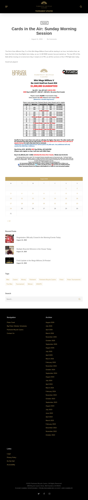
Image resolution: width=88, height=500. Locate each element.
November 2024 (51, 366)
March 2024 (50, 388)
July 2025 (49, 351)
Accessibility (11, 464)
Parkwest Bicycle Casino (47, 279)
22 (66, 203)
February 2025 (51, 362)
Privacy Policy (11, 457)
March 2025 (50, 359)
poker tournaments (73, 279)
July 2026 (49, 326)
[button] (6, 7)
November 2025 (51, 337)
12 (33, 198)
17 (11, 203)
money (23, 279)
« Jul (8, 221)
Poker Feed (11, 322)
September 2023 (51, 402)
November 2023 (51, 395)
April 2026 (49, 329)
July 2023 (49, 409)
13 (44, 198)
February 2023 (51, 424)
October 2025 (50, 340)
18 (22, 203)
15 (66, 198)
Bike (7, 279)
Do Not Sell (10, 461)
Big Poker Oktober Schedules (17, 326)
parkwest (33, 279)
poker (62, 279)
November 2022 (51, 431)
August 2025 (50, 348)
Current (44, 23)
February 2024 (51, 391)
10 (11, 198)
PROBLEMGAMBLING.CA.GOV (49, 488)
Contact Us (10, 333)
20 (44, 203)
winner (30, 284)
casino (15, 279)
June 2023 (49, 413)
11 (22, 198)
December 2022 (51, 428)
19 (33, 203)
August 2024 (50, 377)
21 (55, 203)
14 (55, 198)
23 (77, 203)
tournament (20, 284)
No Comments (52, 39)
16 (77, 198)
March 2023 (50, 420)
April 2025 (49, 355)
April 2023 (49, 417)
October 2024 (50, 369)
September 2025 (51, 344)
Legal (9, 454)
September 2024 (51, 373)
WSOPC (39, 284)
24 (11, 208)
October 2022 (50, 435)
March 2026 (50, 333)
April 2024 (49, 384)
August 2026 (50, 322)
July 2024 (49, 380)
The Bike (9, 284)
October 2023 (50, 398)
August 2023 (50, 406)
